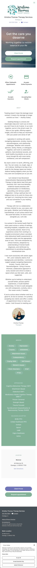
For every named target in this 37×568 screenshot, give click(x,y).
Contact (25, 22)
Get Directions (18, 469)
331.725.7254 (13, 22)
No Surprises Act (6, 522)
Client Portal (18, 53)
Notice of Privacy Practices (8, 519)
